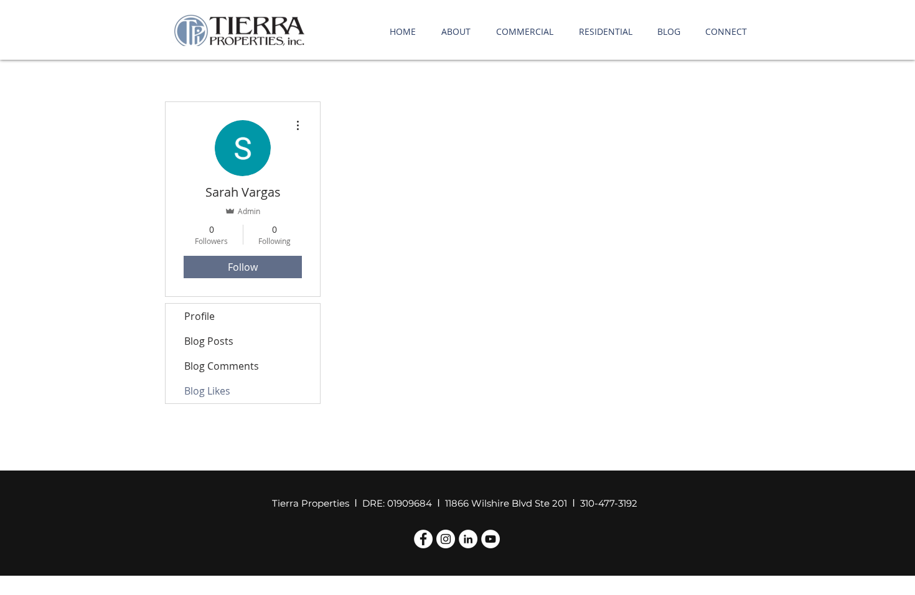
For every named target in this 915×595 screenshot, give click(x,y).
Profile (199, 316)
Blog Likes (207, 391)
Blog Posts (208, 341)
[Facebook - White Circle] (423, 539)
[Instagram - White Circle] (445, 539)
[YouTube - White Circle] (490, 539)
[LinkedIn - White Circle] (468, 539)
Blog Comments (221, 366)
